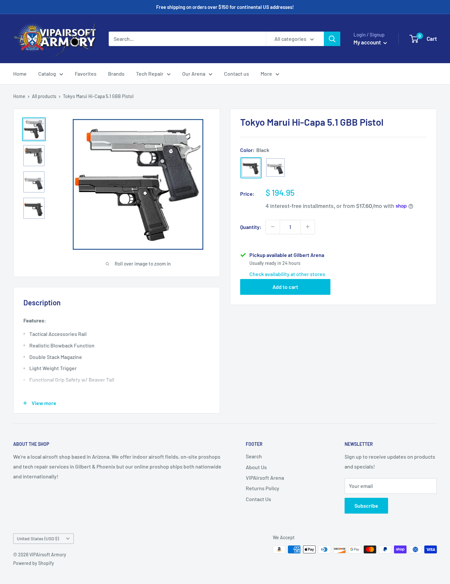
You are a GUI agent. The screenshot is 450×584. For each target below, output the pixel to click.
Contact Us (258, 499)
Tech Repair (149, 73)
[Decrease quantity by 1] (273, 227)
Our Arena (193, 73)
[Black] (251, 167)
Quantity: (251, 226)
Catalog (47, 73)
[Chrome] (275, 167)
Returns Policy (262, 488)
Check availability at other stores (287, 273)
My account (367, 42)
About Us (256, 467)
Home (20, 73)
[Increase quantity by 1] (308, 227)
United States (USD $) (38, 538)
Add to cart (285, 286)
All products (44, 96)
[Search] (332, 39)
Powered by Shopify (33, 563)
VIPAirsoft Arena (265, 477)
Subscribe (366, 505)
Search (254, 456)
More (266, 73)
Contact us (236, 73)
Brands (116, 73)
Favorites (86, 73)
